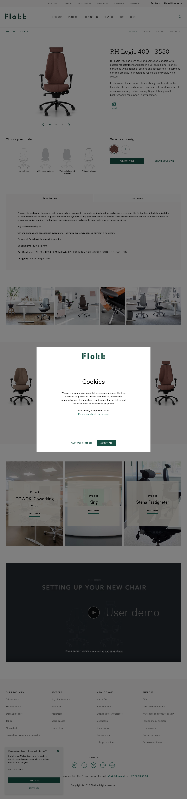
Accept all (106, 443)
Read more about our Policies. (93, 414)
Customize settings (81, 443)
